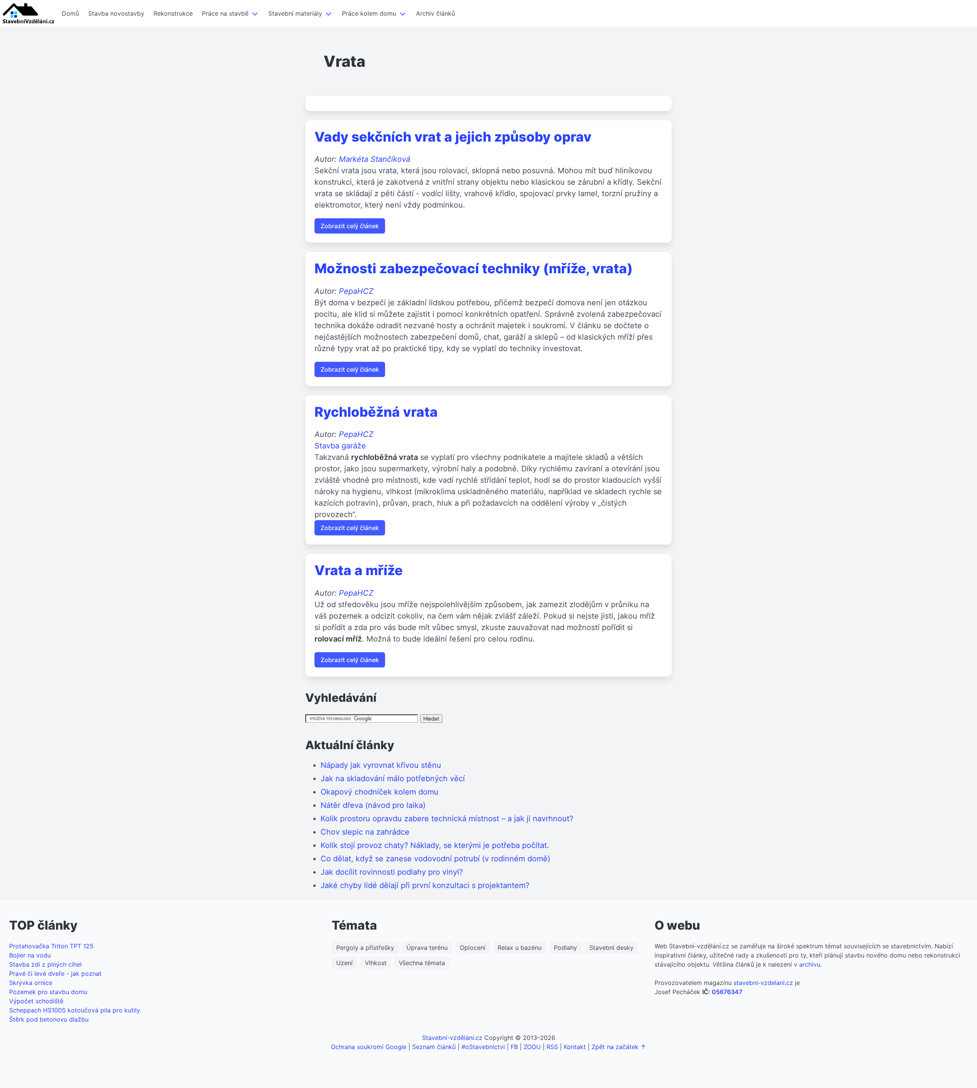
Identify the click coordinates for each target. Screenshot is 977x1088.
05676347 (727, 992)
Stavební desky (611, 947)
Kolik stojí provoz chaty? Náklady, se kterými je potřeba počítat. (435, 845)
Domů (70, 13)
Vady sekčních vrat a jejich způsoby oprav (453, 137)
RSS (552, 1047)
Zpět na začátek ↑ (619, 1047)
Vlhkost (376, 963)
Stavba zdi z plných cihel (45, 964)
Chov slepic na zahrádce (365, 832)
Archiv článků (435, 13)
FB (514, 1047)
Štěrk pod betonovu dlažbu (49, 1019)
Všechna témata (422, 963)
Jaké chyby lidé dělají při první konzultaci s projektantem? (425, 885)
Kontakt (575, 1047)
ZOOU (532, 1047)
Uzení (344, 963)
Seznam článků (434, 1047)
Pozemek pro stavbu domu (48, 992)
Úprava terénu (427, 947)
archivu (809, 964)
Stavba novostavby (116, 13)
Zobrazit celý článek (350, 226)
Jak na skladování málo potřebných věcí (393, 778)
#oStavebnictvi (483, 1047)
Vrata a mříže (358, 570)
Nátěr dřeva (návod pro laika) (373, 805)
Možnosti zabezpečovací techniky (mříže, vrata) (473, 268)
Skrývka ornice (30, 982)
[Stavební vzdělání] (28, 13)
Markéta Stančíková (374, 159)
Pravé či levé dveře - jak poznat (55, 973)
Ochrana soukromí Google (368, 1047)
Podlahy (565, 947)
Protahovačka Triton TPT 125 (51, 946)
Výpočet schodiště (36, 1001)
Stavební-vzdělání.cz (452, 1037)
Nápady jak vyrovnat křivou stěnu (381, 765)
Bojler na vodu (30, 955)
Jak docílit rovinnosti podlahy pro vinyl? (392, 872)
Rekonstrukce (173, 13)
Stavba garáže (340, 445)
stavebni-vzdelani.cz (763, 982)
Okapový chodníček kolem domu (380, 791)
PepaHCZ (356, 291)
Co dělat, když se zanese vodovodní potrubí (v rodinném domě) (435, 858)
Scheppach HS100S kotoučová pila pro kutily (74, 1010)
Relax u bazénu (520, 947)
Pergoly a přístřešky (365, 947)
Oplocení (472, 947)
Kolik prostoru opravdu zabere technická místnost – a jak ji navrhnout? (447, 818)
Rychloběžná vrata (376, 412)
